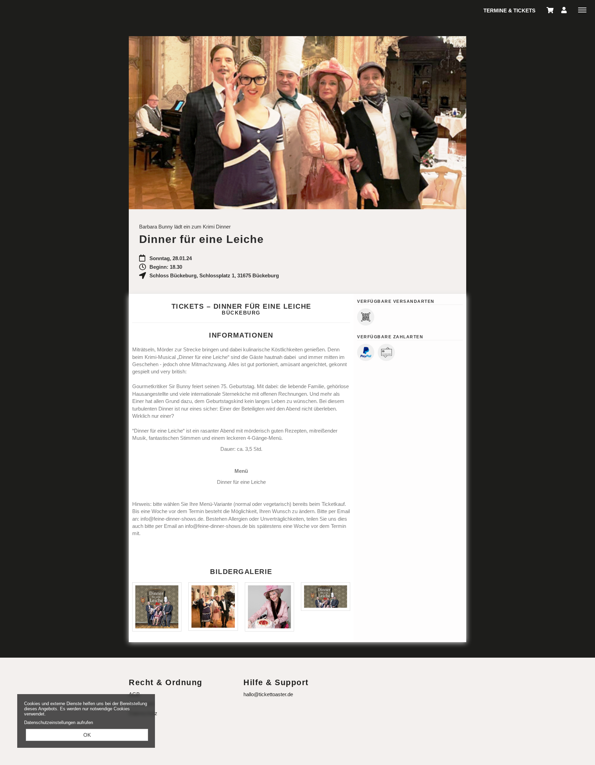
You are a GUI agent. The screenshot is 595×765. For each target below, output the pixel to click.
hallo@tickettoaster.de (268, 694)
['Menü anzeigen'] (582, 9)
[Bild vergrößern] (156, 606)
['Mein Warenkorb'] (550, 9)
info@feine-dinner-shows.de (171, 519)
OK (87, 735)
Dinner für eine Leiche (241, 482)
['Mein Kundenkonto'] (564, 9)
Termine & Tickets (509, 10)
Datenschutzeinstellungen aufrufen (58, 722)
